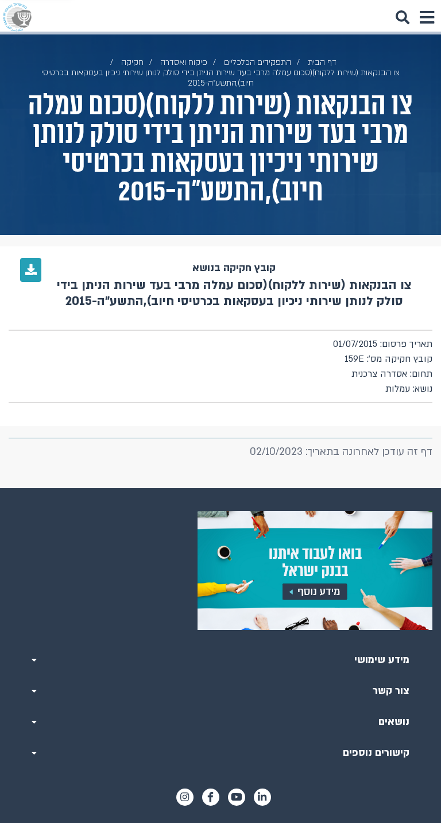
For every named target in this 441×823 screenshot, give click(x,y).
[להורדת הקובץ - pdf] (30, 270)
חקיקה (132, 62)
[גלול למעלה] (220, 488)
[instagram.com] (185, 797)
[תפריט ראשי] (426, 17)
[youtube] (236, 797)
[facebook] (210, 797)
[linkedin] (262, 797)
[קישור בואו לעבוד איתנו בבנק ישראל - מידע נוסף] (220, 570)
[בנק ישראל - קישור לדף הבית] (17, 17)
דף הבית (322, 62)
